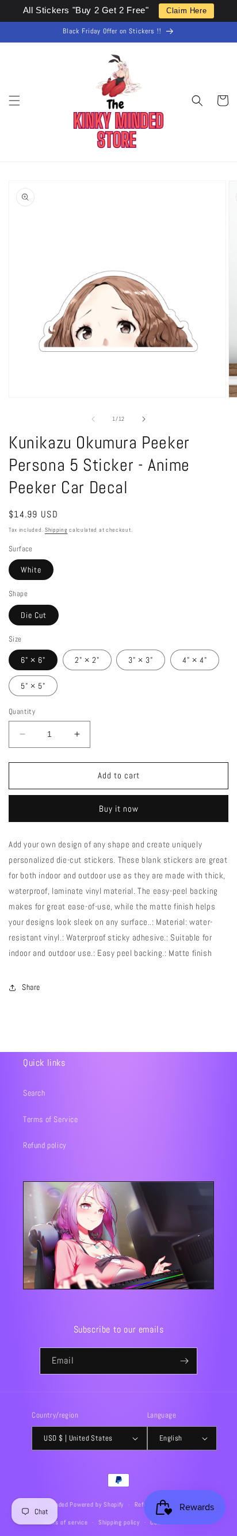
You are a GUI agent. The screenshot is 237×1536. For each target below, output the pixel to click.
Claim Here (186, 10)
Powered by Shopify (97, 1504)
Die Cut (34, 615)
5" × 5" (33, 686)
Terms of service (64, 1522)
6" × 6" (33, 660)
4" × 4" (194, 660)
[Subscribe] (184, 1360)
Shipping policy (119, 1522)
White (31, 570)
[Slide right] (143, 419)
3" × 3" (140, 660)
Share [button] (31, 987)
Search (34, 1093)
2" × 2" (87, 660)
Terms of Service (50, 1119)
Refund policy (45, 1145)
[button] (14, 100)
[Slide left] (93, 419)
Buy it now (119, 808)
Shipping (56, 529)
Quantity (22, 711)
